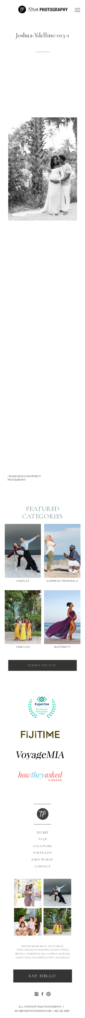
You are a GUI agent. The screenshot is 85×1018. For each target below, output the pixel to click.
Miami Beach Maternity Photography (24, 478)
